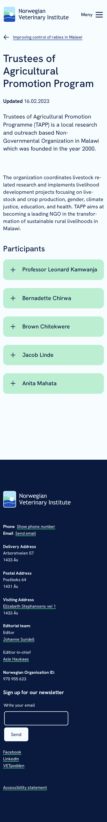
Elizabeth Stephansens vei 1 (29, 606)
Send (16, 734)
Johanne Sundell (18, 639)
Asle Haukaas (16, 659)
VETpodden (13, 765)
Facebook (12, 752)
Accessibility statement (25, 787)
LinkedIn (11, 759)
